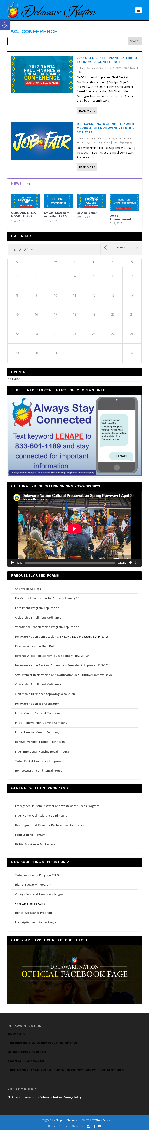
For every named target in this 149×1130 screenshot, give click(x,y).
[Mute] (130, 563)
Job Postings (96, 142)
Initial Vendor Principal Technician (38, 713)
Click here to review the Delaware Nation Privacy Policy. (44, 1097)
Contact (63, 1126)
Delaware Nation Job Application (37, 703)
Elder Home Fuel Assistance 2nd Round (41, 815)
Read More (87, 110)
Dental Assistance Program (33, 913)
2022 (126, 68)
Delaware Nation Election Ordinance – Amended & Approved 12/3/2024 (62, 665)
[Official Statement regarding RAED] (58, 201)
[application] (74, 529)
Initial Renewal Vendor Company (37, 732)
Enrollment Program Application (37, 608)
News (133, 68)
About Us (77, 1126)
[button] (5, 24)
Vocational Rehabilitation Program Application (47, 627)
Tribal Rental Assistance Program (38, 761)
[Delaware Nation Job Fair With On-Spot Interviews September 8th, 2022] (42, 140)
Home (52, 1126)
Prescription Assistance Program (37, 922)
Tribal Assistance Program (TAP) (37, 875)
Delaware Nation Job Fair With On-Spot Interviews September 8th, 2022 (106, 128)
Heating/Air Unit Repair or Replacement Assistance (49, 825)
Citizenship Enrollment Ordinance (38, 617)
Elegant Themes (66, 1120)
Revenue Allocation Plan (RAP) (35, 646)
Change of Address (28, 588)
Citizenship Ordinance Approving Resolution (45, 694)
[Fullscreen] (137, 563)
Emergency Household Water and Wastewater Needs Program (57, 806)
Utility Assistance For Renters (35, 844)
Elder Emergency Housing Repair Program (43, 751)
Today (121, 247)
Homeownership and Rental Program (40, 770)
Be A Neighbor (87, 212)
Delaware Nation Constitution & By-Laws (43, 636)
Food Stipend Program (30, 835)
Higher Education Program (33, 884)
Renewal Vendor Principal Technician (40, 742)
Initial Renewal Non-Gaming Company (41, 723)
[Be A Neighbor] (91, 201)
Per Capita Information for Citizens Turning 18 (47, 598)
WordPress (102, 1120)
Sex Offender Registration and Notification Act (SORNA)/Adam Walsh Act (64, 675)
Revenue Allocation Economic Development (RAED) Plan (52, 656)
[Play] (12, 563)
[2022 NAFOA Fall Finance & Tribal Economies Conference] (42, 74)
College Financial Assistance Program (40, 894)
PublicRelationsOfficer (92, 68)
